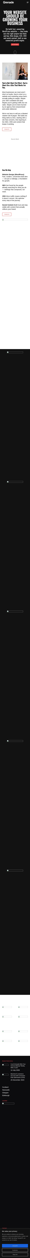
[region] (15, 1243)
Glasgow (5, 1093)
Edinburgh (5, 1095)
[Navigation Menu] (28, 2)
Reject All (15, 1254)
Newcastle (6, 1090)
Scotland (5, 1087)
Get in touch (15, 44)
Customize (15, 1250)
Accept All (15, 1245)
